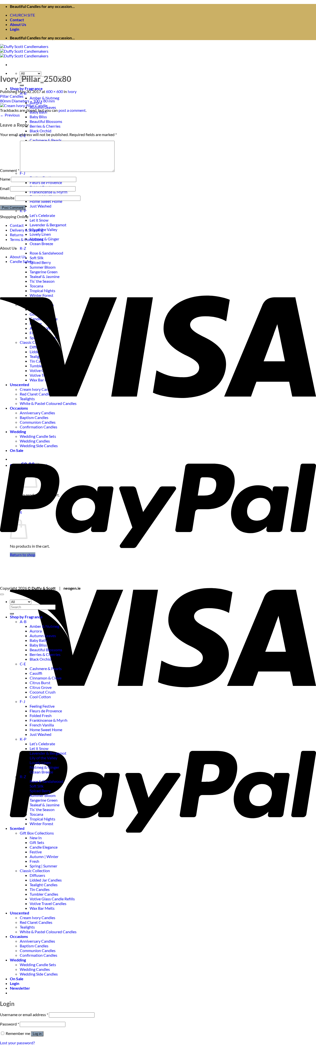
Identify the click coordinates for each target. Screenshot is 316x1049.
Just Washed (40, 206)
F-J (22, 173)
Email (4, 188)
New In (36, 837)
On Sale (16, 978)
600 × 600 (54, 91)
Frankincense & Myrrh (48, 191)
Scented (17, 828)
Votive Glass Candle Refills (52, 898)
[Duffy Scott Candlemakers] (24, 51)
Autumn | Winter (44, 856)
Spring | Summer (43, 865)
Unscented (19, 912)
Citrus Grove (41, 687)
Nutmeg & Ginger (44, 238)
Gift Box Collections (37, 833)
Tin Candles (40, 889)
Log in (37, 1034)
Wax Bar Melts (42, 908)
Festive (36, 851)
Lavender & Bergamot (48, 224)
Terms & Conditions (26, 239)
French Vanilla (42, 725)
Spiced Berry (40, 262)
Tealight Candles (44, 884)
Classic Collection (35, 870)
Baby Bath (38, 640)
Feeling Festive (42, 706)
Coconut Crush (43, 692)
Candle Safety (21, 261)
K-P (23, 210)
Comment (9, 170)
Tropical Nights (42, 818)
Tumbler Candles (44, 894)
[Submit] (22, 85)
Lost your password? (17, 1042)
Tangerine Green (44, 800)
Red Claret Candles (36, 922)
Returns (16, 234)
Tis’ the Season (42, 809)
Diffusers (37, 875)
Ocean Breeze (41, 243)
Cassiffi (36, 673)
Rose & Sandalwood (46, 253)
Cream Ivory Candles (37, 917)
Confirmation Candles (38, 955)
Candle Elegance (44, 847)
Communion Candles (38, 950)
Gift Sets (37, 842)
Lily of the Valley (43, 229)
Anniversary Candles (37, 941)
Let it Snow (39, 220)
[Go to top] (2, 594)
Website (7, 197)
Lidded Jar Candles (46, 880)
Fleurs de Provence (46, 182)
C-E (23, 663)
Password (9, 1024)
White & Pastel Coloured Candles (48, 931)
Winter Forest (41, 823)
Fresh (34, 861)
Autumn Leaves (43, 635)
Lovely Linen (40, 234)
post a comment (72, 110)
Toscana (36, 814)
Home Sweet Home (46, 201)
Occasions (19, 936)
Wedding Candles (35, 969)
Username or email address (24, 1014)
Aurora (36, 631)
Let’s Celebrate (42, 215)
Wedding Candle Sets (38, 964)
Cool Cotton (40, 696)
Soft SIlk (36, 257)
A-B (23, 621)
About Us (18, 24)
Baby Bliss (38, 116)
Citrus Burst (40, 682)
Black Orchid (40, 130)
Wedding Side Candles (39, 974)
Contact (17, 19)
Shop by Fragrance (26, 88)
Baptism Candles (34, 945)
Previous (10, 115)
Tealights (27, 927)
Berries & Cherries (45, 126)
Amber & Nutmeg (44, 97)
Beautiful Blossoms (46, 121)
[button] (14, 29)
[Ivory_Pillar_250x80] (23, 105)
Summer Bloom (43, 267)
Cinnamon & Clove (45, 678)
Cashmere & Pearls (46, 140)
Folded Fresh (41, 715)
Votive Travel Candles (48, 903)
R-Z (23, 248)
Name (5, 179)
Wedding (18, 959)
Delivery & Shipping (26, 230)
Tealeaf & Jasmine (44, 804)
